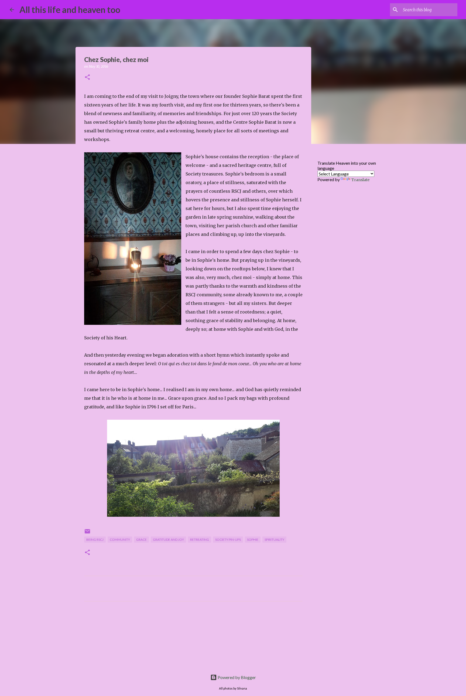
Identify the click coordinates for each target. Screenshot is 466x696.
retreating (199, 539)
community (120, 539)
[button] (87, 77)
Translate (360, 179)
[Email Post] (87, 533)
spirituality (274, 539)
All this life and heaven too (69, 9)
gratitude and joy (168, 539)
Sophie (252, 539)
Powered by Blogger (236, 677)
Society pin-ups (228, 539)
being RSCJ (95, 539)
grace (141, 539)
